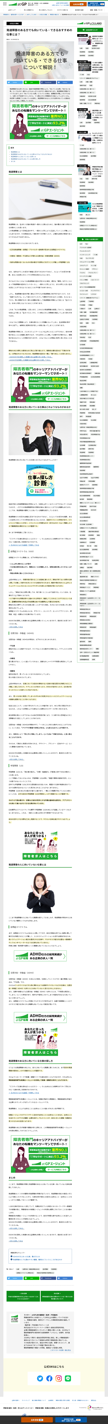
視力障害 (82, 535)
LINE (31, 82)
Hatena (65, 82)
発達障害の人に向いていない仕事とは (23, 156)
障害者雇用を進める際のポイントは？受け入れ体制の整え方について (57, 1296)
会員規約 (50, 1400)
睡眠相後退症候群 (85, 467)
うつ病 (82, 74)
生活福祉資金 (92, 445)
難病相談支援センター (86, 649)
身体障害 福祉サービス (86, 557)
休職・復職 (89, 82)
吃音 (89, 337)
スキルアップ (84, 265)
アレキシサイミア (85, 251)
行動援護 (82, 531)
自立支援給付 (84, 521)
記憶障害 (92, 542)
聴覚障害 (89, 499)
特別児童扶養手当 (95, 431)
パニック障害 (84, 280)
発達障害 (53, 1269)
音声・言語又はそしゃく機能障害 (89, 652)
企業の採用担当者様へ (62, 3)
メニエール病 (84, 290)
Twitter (15, 82)
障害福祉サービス (85, 587)
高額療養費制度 (84, 659)
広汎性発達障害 (95, 377)
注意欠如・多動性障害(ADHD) (31, 1269)
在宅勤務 (82, 344)
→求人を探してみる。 (16, 759)
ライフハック (84, 294)
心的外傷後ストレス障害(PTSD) (89, 391)
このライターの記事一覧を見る (60, 1350)
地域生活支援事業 (85, 352)
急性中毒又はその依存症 (87, 398)
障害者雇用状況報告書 (86, 638)
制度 (87, 48)
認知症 (82, 546)
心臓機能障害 (84, 395)
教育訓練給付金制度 (94, 413)
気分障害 (93, 420)
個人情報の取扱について (39, 1400)
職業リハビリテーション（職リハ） (90, 503)
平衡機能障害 (84, 377)
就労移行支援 (79, 10)
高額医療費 (95, 656)
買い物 (89, 546)
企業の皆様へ (16, 1400)
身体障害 (90, 55)
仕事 (18, 1269)
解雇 (98, 535)
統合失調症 (97, 495)
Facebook (48, 82)
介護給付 (82, 308)
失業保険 (82, 96)
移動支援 (82, 481)
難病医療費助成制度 (85, 645)
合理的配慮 (83, 341)
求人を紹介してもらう (45, 10)
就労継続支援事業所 (85, 373)
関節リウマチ (95, 576)
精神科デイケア (84, 485)
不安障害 (82, 305)
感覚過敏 (92, 402)
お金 (88, 74)
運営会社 (93, 1400)
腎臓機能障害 (84, 510)
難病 (89, 641)
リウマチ (93, 294)
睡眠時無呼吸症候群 (85, 463)
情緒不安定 (83, 402)
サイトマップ (26, 1400)
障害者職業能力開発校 (86, 623)
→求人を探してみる (16, 627)
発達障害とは (15, 152)
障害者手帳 (83, 197)
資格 (95, 546)
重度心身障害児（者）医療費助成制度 (90, 572)
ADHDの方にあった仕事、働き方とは (26, 1256)
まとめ (13, 161)
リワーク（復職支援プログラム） (89, 78)
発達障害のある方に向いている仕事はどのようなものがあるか (31, 154)
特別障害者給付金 (85, 438)
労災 (93, 323)
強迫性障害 (83, 380)
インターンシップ (85, 254)
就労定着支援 (84, 366)
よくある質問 (65, 5)
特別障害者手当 (95, 434)
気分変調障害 (83, 156)
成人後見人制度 (84, 409)
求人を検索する (29, 10)
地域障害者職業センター (87, 355)
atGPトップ (11, 10)
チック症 (93, 265)
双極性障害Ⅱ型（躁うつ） (87, 89)
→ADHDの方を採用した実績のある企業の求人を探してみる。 (31, 357)
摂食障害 (82, 413)
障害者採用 (83, 616)
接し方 (88, 215)
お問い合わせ (55, 5)
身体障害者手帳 (92, 193)
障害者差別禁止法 (85, 609)
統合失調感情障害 (85, 495)
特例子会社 (83, 431)
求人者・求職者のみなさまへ (80, 1400)
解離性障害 (83, 539)
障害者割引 (83, 594)
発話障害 (82, 452)
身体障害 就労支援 (85, 553)
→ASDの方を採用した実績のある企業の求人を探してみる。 (30, 360)
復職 (81, 388)
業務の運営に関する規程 (63, 1400)
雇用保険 (82, 641)
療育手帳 (94, 179)
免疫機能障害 (93, 316)
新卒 (81, 416)
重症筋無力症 (84, 576)
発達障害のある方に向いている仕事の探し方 (25, 159)
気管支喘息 (83, 424)
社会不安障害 (95, 477)
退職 (96, 564)
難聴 (97, 649)
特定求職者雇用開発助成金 (87, 442)
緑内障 (82, 499)
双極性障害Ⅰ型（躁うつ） (87, 92)
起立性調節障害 (84, 549)
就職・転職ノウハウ (96, 10)
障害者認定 (83, 627)
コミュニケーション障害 (87, 262)
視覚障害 (91, 535)
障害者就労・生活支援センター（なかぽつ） (90, 599)
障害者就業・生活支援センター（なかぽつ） (90, 604)
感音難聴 (92, 406)
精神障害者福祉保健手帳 (87, 492)
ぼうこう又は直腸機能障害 (87, 287)
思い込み (93, 395)
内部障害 (94, 319)
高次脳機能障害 (84, 656)
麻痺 (93, 659)
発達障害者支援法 (85, 460)
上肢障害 (82, 301)
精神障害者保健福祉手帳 (87, 189)
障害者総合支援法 (85, 620)
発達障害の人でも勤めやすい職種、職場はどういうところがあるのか (37, 1260)
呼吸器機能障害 (94, 341)
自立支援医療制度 (85, 517)
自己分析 (93, 510)
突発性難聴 (91, 481)
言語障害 (92, 539)
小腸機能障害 (93, 362)
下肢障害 (91, 301)
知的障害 (90, 52)
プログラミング (84, 283)
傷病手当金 (83, 85)
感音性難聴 (83, 406)
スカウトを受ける (62, 10)
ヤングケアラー (95, 290)
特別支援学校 (84, 434)
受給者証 (82, 337)
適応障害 (82, 126)
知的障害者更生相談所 (86, 474)
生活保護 (82, 445)
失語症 (90, 359)
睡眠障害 (96, 467)
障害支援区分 (92, 584)
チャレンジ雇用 (84, 269)
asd (81, 244)
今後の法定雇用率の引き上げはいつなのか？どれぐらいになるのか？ (23, 1296)
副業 (87, 323)
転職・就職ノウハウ (85, 103)
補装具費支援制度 (93, 531)
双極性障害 (83, 326)
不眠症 (90, 305)
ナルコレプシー (92, 272)
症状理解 (45, 1269)
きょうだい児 (90, 258)
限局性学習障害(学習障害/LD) (45, 1273)
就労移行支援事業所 (85, 370)
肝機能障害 (83, 506)
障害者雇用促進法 (85, 631)
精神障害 (82, 55)
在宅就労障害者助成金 (86, 348)
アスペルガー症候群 (85, 247)
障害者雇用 (93, 627)
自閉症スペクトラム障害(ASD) (25, 1273)
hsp (87, 244)
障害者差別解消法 (85, 613)
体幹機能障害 (93, 312)
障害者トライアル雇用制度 (87, 591)
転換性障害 (95, 560)
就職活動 (97, 373)
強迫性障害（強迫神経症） (87, 384)
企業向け (97, 308)
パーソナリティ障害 (85, 276)
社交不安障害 (84, 477)
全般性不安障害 (84, 319)
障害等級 (96, 587)
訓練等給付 (83, 542)
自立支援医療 (92, 100)
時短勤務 (88, 416)
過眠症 (82, 567)
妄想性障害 (83, 362)
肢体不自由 (93, 506)
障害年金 (97, 103)
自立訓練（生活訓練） (86, 524)
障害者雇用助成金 (85, 634)
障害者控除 (93, 616)
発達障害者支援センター (87, 456)
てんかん (82, 272)
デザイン (94, 269)
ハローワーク (95, 280)
